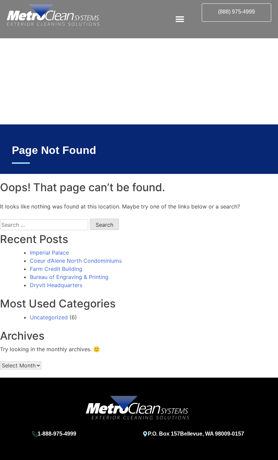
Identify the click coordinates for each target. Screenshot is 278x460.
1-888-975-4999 (57, 434)
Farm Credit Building (56, 268)
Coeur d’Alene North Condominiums (76, 260)
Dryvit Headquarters (56, 285)
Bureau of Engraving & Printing (69, 277)
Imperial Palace (49, 252)
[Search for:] (44, 224)
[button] (180, 19)
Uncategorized (49, 317)
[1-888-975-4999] (35, 434)
